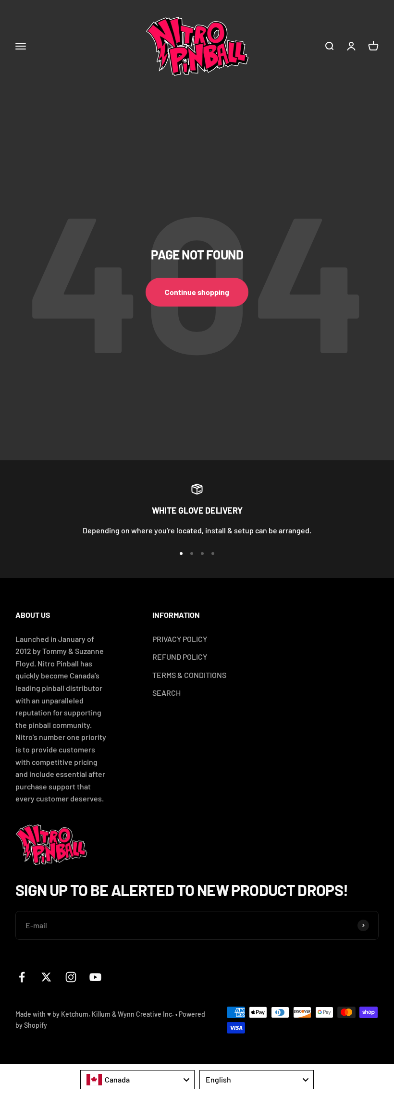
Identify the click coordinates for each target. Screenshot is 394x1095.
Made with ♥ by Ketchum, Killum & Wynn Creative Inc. (94, 1014)
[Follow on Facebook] (21, 977)
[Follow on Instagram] (70, 977)
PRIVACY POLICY (179, 638)
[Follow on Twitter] (46, 977)
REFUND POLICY (179, 656)
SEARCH (166, 692)
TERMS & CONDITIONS (189, 674)
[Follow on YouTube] (95, 977)
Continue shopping (197, 291)
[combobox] (137, 1079)
